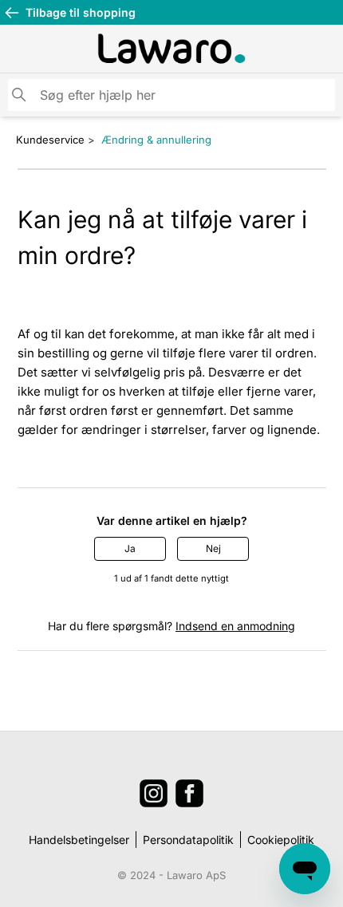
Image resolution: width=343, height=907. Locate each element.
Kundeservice (50, 139)
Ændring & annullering (156, 139)
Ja (130, 548)
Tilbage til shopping (81, 12)
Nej (213, 548)
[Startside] (171, 49)
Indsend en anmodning (235, 626)
